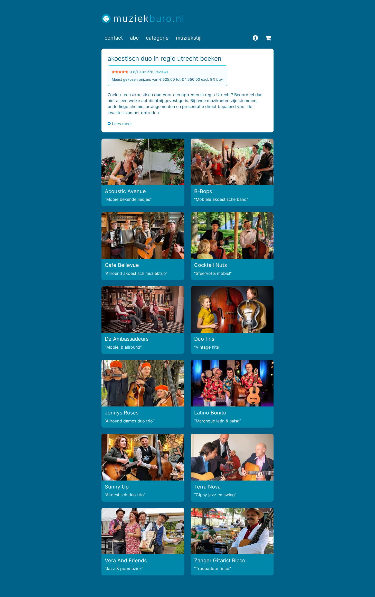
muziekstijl (189, 38)
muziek (149, 18)
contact (114, 38)
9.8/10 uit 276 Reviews (149, 72)
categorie (157, 38)
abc (134, 38)
